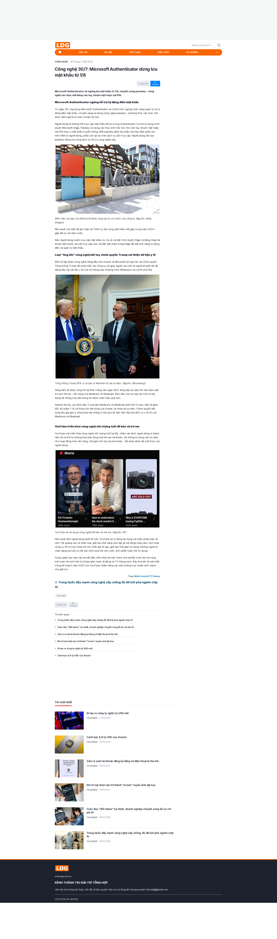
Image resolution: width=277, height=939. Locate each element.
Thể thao (135, 52)
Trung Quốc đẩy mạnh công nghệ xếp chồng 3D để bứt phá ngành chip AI (95, 620)
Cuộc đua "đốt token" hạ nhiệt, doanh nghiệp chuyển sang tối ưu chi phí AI (95, 627)
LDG (69, 45)
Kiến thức (163, 52)
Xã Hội (108, 52)
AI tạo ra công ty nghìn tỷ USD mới (74, 648)
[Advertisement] (138, 20)
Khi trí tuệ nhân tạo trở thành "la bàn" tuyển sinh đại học (85, 641)
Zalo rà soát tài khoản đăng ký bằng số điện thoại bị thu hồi (87, 634)
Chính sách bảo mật (211, 899)
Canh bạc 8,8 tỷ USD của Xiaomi (74, 655)
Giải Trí (83, 52)
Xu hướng (192, 52)
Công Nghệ (61, 596)
